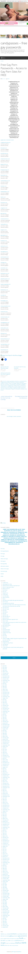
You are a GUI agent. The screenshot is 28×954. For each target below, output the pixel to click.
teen (20, 943)
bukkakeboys (21, 382)
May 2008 (5, 903)
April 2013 (5, 817)
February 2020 (6, 737)
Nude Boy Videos (6, 631)
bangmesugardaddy (10, 381)
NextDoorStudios (17, 385)
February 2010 (6, 872)
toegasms (13, 389)
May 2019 (5, 751)
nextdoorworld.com (5, 218)
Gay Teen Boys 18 (6, 616)
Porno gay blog (4, 563)
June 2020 (5, 731)
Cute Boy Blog (5, 596)
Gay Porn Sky (5, 615)
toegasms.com (4, 229)
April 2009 (5, 887)
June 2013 (5, 814)
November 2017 (6, 764)
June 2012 (5, 831)
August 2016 (5, 778)
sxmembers (3, 389)
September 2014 (6, 796)
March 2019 (5, 753)
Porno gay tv (3, 561)
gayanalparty (24, 383)
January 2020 (5, 739)
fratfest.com (3, 197)
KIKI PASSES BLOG (6, 625)
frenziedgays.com (4, 300)
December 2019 (6, 740)
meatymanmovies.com (5, 158)
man (4, 940)
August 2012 (5, 828)
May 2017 (5, 770)
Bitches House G (6, 588)
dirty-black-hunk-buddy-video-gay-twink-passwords (13, 600)
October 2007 (5, 914)
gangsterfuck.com (4, 164)
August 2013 (5, 811)
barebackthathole (23, 381)
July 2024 (4, 665)
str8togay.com (3, 262)
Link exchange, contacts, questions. (14, 416)
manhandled (18, 384)
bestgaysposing (3, 382)
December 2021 (6, 708)
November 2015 (6, 786)
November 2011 (6, 842)
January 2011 (5, 856)
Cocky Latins (5, 594)
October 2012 (5, 825)
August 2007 (5, 916)
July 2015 (4, 789)
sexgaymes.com (4, 208)
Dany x (4, 598)
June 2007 (5, 919)
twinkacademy (17, 389)
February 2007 (6, 925)
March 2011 (5, 853)
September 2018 (6, 756)
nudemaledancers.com (5, 180)
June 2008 (5, 902)
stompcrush (6, 387)
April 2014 (5, 800)
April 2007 (5, 922)
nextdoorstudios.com (5, 317)
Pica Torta (5, 635)
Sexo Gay (2, 548)
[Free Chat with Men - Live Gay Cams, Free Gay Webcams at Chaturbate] (14, 36)
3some (2, 934)
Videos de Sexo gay (5, 568)
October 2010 (5, 861)
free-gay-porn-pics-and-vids (8, 603)
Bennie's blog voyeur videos (8, 587)
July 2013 (4, 812)
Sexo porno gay (4, 571)
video (8, 945)
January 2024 (5, 674)
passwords (17, 940)
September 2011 (6, 844)
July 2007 (4, 918)
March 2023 (5, 689)
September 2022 (6, 696)
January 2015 (5, 793)
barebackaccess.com (5, 273)
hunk (21, 938)
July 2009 (4, 883)
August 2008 (5, 899)
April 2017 (5, 771)
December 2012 (6, 822)
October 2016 (5, 776)
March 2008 (5, 906)
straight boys (8, 943)
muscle (12, 940)
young (13, 945)
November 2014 (6, 795)
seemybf (15, 386)
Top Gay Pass (5, 644)
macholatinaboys (13, 384)
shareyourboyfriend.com (5, 306)
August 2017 (5, 767)
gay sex (13, 938)
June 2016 (5, 780)
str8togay (11, 387)
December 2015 (6, 784)
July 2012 (4, 830)
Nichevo (4, 628)
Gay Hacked (5, 612)
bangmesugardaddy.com (5, 284)
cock (23, 934)
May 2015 (5, 790)
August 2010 (5, 864)
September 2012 (6, 827)
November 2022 (6, 693)
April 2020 (5, 734)
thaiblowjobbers (8, 389)
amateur (5, 934)
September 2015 (6, 787)
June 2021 (5, 715)
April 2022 (5, 702)
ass (10, 934)
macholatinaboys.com (5, 344)
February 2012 (6, 837)
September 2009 (6, 880)
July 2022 (4, 699)
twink (24, 942)
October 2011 (5, 843)
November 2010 (6, 859)
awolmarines (4, 381)
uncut (6, 945)
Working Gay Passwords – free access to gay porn (6, 373)
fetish (4, 936)
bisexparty (8, 382)
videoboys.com (4, 333)
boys (21, 934)
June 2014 (5, 798)
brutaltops (17, 382)
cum (26, 934)
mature (6, 940)
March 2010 (5, 871)
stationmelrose (6, 641)
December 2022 (6, 692)
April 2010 (5, 869)
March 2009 (5, 889)
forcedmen (6, 383)
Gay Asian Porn (6, 607)
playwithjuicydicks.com (5, 278)
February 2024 (6, 673)
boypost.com (5, 593)
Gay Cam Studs (6, 609)
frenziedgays (14, 383)
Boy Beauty (5, 590)
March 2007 (5, 924)
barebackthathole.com (5, 338)
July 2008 (4, 900)
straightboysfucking (16, 387)
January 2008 (5, 909)
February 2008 (6, 908)
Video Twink (5, 645)
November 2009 (6, 877)
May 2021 (5, 717)
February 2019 (6, 755)
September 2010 (6, 862)
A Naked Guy (5, 582)
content (2, 61)
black (19, 934)
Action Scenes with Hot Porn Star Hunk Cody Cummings (6, 398)
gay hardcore (15, 936)
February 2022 (6, 705)
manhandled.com (4, 224)
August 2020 (5, 728)
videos (10, 945)
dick (1, 936)
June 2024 (5, 667)
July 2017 (4, 768)
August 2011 (5, 846)
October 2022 (5, 695)
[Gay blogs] (3, 522)
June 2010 (5, 867)
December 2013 (6, 805)
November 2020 (6, 726)
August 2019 (5, 746)
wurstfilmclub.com (4, 153)
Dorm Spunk (5, 601)
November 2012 (6, 824)
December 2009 (6, 875)
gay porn (2, 938)
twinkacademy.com (4, 328)
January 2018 (5, 761)
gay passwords (22, 936)
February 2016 (6, 783)
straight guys (12, 943)
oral (14, 940)
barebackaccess (17, 381)
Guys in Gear (5, 621)
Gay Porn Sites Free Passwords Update (5, 367)
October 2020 (5, 727)
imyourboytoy (6, 384)
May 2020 (5, 733)
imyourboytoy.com (4, 349)
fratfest (10, 383)
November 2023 (6, 677)
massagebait (23, 384)
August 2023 (5, 682)
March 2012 (5, 836)
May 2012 (5, 833)
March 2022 (5, 704)
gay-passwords (6, 618)
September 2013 (6, 809)
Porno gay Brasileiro (5, 551)
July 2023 (4, 683)
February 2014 (6, 803)
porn (21, 940)
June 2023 (5, 685)
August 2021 (5, 712)
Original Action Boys (7, 632)
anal (8, 934)
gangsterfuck (19, 383)
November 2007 (6, 912)
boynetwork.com (4, 175)
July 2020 (4, 730)
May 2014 (5, 799)
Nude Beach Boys (6, 629)
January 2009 (5, 891)
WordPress (19, 951)
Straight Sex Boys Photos (8, 642)
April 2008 (5, 905)
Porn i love (5, 637)
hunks (24, 938)
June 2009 (5, 884)
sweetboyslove (23, 387)
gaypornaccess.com (7, 938)
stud (17, 943)
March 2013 (5, 818)
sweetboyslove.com (5, 257)
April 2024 (5, 670)
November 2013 (6, 806)
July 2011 (4, 847)
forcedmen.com (4, 202)
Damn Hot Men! (6, 597)
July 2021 (4, 714)
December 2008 (6, 893)
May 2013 (5, 815)
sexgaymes (20, 386)
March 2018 (5, 759)
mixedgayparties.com (5, 322)
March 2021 (5, 720)
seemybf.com (3, 295)
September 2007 (6, 915)
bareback (13, 934)
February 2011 (6, 855)
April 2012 (5, 834)
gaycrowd (2, 384)
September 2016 (6, 777)
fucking (8, 936)
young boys (16, 945)
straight (3, 943)
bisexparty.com (4, 148)
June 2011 (5, 849)
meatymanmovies (4, 385)
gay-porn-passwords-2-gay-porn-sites (10, 619)
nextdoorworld (22, 385)
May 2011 (5, 850)
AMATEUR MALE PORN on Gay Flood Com (11, 585)
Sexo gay (2, 556)
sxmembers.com (4, 268)
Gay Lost (4, 613)
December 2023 (6, 676)
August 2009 (5, 881)
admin (8, 78)
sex (23, 940)
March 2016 (5, 781)
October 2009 (5, 878)
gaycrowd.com (3, 213)
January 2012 (5, 839)
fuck (6, 936)
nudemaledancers (4, 386)
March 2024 (5, 671)
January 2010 (5, 874)
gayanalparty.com (4, 235)
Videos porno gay (4, 558)
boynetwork (13, 382)
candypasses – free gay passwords (14, 45)
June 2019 (5, 749)
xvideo (2, 576)
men (9, 940)
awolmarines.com (4, 246)
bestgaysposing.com (5, 169)
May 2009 (5, 886)
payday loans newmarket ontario (7, 140)
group (16, 938)
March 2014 (5, 802)
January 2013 (5, 821)
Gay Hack (5, 610)
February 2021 (6, 721)
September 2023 (6, 680)
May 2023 (5, 686)
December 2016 (6, 774)
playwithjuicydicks (10, 386)
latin (1, 940)
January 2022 (5, 707)
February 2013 (6, 820)
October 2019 (5, 743)
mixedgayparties (10, 385)
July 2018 (4, 758)
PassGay (4, 634)
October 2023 (5, 679)
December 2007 (6, 911)
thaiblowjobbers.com (5, 191)
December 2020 (6, 724)
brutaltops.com (4, 240)
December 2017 (6, 762)
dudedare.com (4, 186)
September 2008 (6, 897)
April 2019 (5, 752)
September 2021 (6, 711)
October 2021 (5, 709)
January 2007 (5, 927)
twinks (2, 945)
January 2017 (5, 773)
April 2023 (5, 687)
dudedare (2, 383)
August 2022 (5, 698)
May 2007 (5, 921)
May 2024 (5, 668)
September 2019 (6, 745)
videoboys (22, 389)
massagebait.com (4, 251)
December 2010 (6, 858)
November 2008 (6, 894)
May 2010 (5, 868)
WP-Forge (14, 951)
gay (11, 936)
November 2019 (6, 742)
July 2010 (4, 865)
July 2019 (4, 748)
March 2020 (5, 736)
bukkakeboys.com (4, 289)
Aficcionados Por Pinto (7, 584)
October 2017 (5, 765)
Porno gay (3, 553)
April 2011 (5, 852)
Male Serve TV (5, 626)
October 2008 (5, 896)
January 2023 (5, 690)
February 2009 (6, 890)
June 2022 (5, 701)
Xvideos (2, 573)
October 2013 (5, 808)
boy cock (4, 591)
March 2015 (5, 792)
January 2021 (5, 723)
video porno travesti (5, 566)
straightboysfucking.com (5, 142)
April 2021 (5, 718)
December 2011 (6, 840)
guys (18, 938)
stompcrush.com (4, 311)
